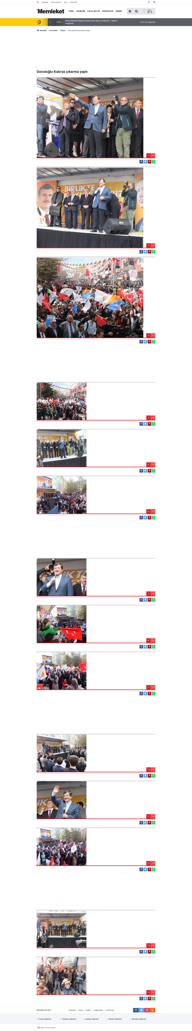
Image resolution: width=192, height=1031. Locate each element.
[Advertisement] (96, 50)
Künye (81, 1010)
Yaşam (118, 11)
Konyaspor (107, 11)
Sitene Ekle (73, 2)
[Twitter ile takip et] (141, 1010)
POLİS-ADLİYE (93, 11)
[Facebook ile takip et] (136, 1010)
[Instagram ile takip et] (147, 1010)
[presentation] (44, 22)
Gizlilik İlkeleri (98, 1010)
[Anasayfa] (38, 2)
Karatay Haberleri (92, 1019)
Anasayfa (72, 1010)
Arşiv (65, 2)
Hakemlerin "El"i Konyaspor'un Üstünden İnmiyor (83, 22)
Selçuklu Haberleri (69, 1019)
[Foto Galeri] (154, 2)
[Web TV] (149, 2)
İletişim (88, 1010)
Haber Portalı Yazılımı (47, 1028)
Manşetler (45, 2)
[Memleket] (50, 11)
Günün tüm (147, 22)
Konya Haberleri (45, 1019)
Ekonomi (81, 11)
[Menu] (130, 11)
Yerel (71, 11)
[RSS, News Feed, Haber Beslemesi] (152, 1010)
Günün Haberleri (56, 2)
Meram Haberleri (115, 1019)
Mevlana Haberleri (139, 1019)
